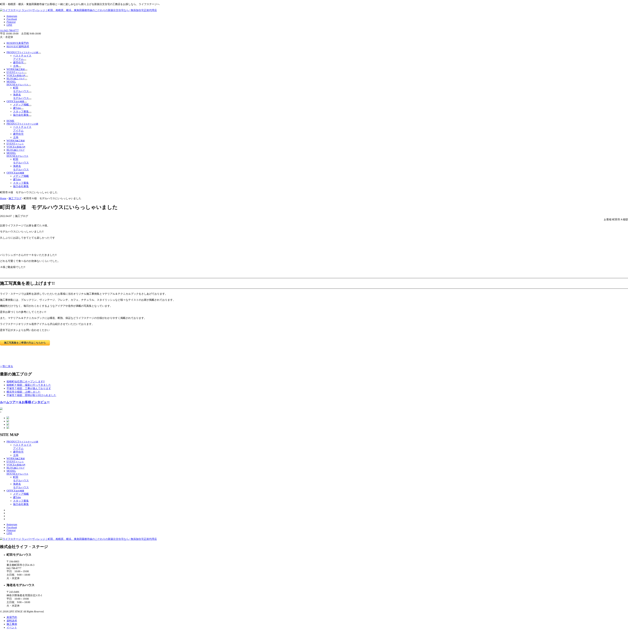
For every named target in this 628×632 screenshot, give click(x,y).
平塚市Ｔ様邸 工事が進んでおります (29, 388)
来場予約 (18, 43)
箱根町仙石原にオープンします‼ (26, 381)
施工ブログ (15, 198)
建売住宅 (18, 62)
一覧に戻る (6, 366)
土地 (15, 66)
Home (3, 198)
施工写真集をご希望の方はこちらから (25, 342)
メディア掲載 (21, 104)
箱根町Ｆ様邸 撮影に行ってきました (29, 385)
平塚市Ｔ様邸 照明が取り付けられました (31, 395)
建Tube (17, 108)
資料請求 (18, 46)
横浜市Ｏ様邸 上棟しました (24, 391)
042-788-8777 (9, 30)
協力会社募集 (21, 115)
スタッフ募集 (21, 111)
